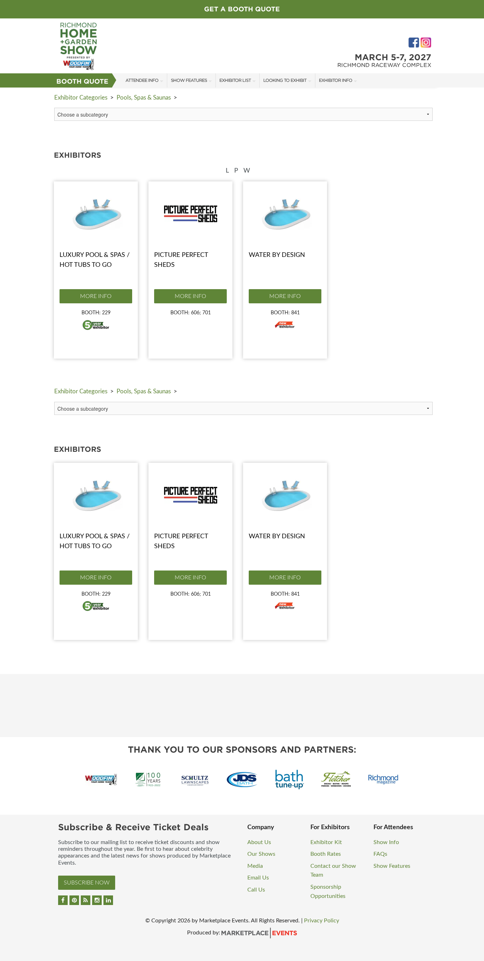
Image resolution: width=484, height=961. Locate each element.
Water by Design (277, 255)
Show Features (189, 80)
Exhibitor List (235, 80)
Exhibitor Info (335, 80)
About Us (259, 842)
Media (255, 866)
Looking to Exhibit (284, 80)
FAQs (380, 854)
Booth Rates (325, 854)
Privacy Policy (321, 920)
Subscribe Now (86, 883)
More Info (96, 296)
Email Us (258, 878)
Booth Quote (82, 81)
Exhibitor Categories (80, 98)
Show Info (386, 842)
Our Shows (261, 854)
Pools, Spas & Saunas (144, 98)
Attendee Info (141, 80)
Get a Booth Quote (242, 9)
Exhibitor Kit (326, 842)
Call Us (256, 890)
